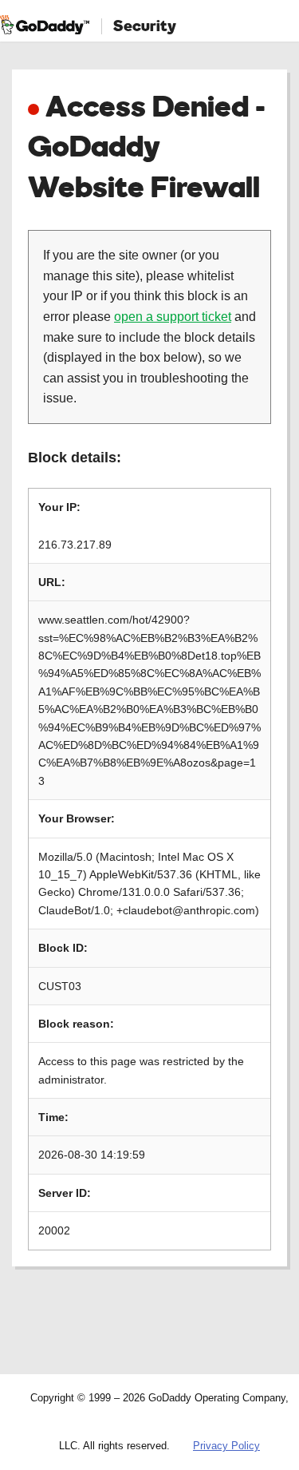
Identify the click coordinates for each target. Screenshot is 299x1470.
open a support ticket (172, 316)
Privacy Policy (226, 1446)
